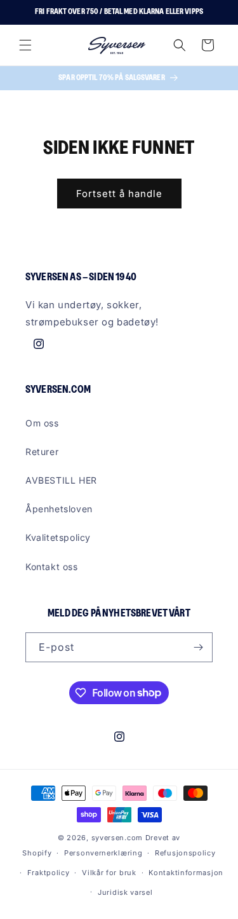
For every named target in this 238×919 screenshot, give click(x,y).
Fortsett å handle (119, 193)
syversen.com (117, 837)
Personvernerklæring (103, 852)
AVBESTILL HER (61, 480)
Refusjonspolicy (185, 852)
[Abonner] (198, 647)
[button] (25, 45)
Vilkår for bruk (109, 872)
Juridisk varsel (125, 892)
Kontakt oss (51, 566)
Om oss (42, 423)
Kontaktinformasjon (186, 872)
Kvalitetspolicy (58, 537)
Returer (41, 451)
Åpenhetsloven (59, 508)
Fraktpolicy (48, 872)
